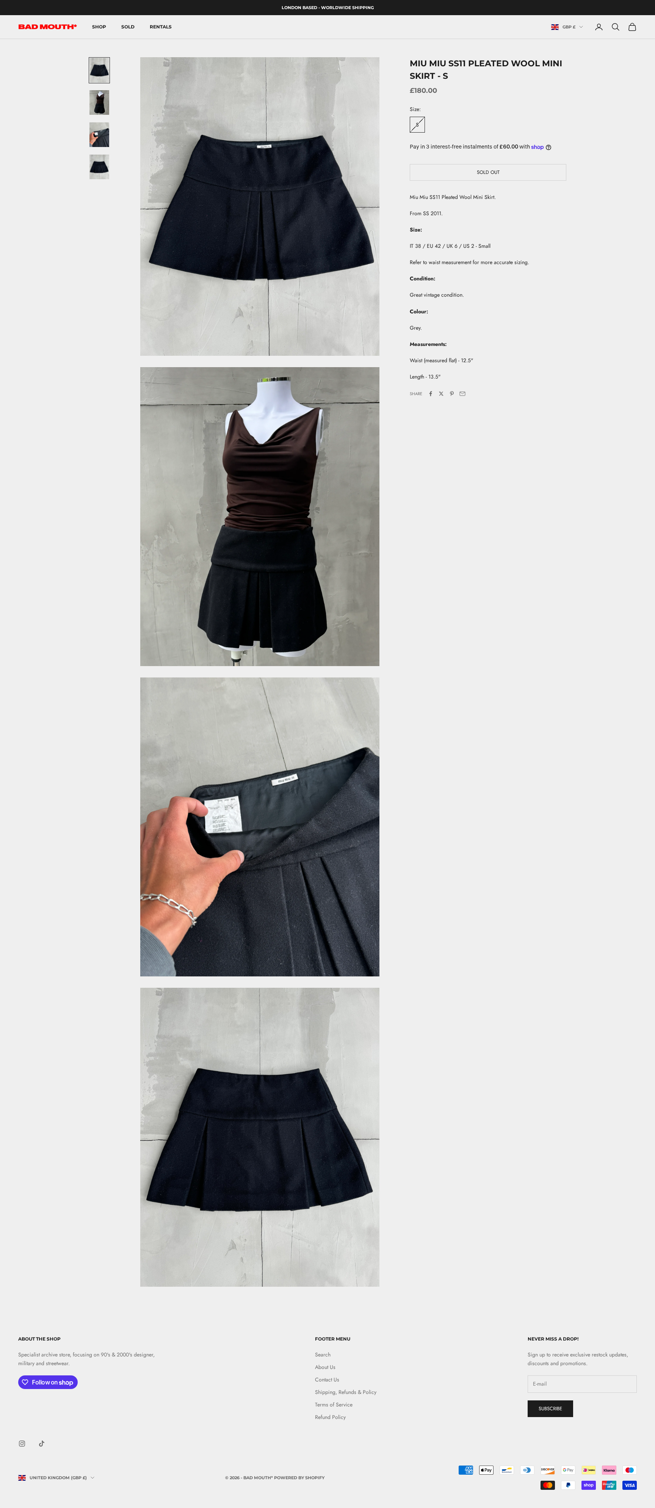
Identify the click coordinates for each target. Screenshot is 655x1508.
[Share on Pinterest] (452, 394)
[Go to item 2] (99, 102)
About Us (325, 1367)
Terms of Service (334, 1404)
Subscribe (550, 1408)
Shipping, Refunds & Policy (345, 1392)
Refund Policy (330, 1417)
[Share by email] (462, 394)
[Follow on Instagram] (22, 1443)
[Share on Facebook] (431, 394)
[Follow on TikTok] (41, 1443)
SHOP (99, 27)
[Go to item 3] (99, 135)
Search (323, 1354)
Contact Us (327, 1379)
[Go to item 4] (99, 167)
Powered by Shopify (299, 1477)
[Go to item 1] (99, 70)
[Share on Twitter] (441, 394)
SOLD (128, 27)
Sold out (488, 172)
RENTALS (161, 27)
